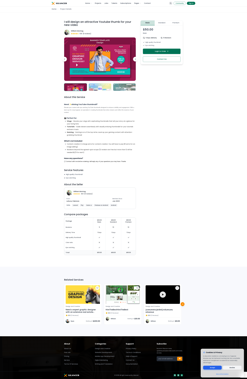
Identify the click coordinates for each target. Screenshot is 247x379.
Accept (212, 368)
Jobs (106, 3)
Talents (114, 3)
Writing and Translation (104, 364)
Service (67, 360)
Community (180, 3)
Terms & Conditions (133, 352)
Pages (136, 3)
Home (87, 3)
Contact (147, 3)
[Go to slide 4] (125, 302)
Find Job (67, 352)
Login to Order (160, 51)
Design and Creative (102, 348)
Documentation (132, 364)
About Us (67, 348)
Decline (232, 368)
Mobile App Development (104, 356)
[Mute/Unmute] (177, 301)
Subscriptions (125, 3)
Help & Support (131, 356)
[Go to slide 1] (120, 302)
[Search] (170, 3)
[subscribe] (179, 359)
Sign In (191, 3)
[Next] (182, 304)
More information (222, 374)
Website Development (103, 352)
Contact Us (130, 360)
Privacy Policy (131, 348)
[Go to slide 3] (123, 302)
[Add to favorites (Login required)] (97, 288)
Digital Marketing (101, 360)
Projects (98, 3)
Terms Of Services (71, 364)
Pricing (66, 356)
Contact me (162, 59)
